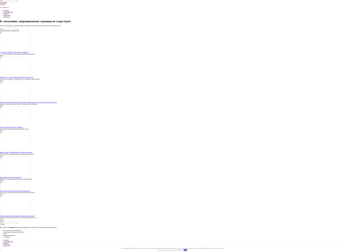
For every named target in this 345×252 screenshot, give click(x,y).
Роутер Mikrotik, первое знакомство (11, 177)
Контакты (7, 17)
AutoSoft (6, 10)
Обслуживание (8, 12)
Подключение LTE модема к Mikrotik (11, 127)
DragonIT (3, 4)
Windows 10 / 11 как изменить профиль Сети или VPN (16, 77)
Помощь (6, 13)
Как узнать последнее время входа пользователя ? (15, 191)
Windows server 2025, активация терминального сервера (17, 216)
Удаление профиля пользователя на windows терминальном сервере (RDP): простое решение (28, 102)
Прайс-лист (7, 15)
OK (185, 250)
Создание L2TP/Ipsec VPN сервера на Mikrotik (14, 52)
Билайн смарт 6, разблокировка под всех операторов (16, 152)
